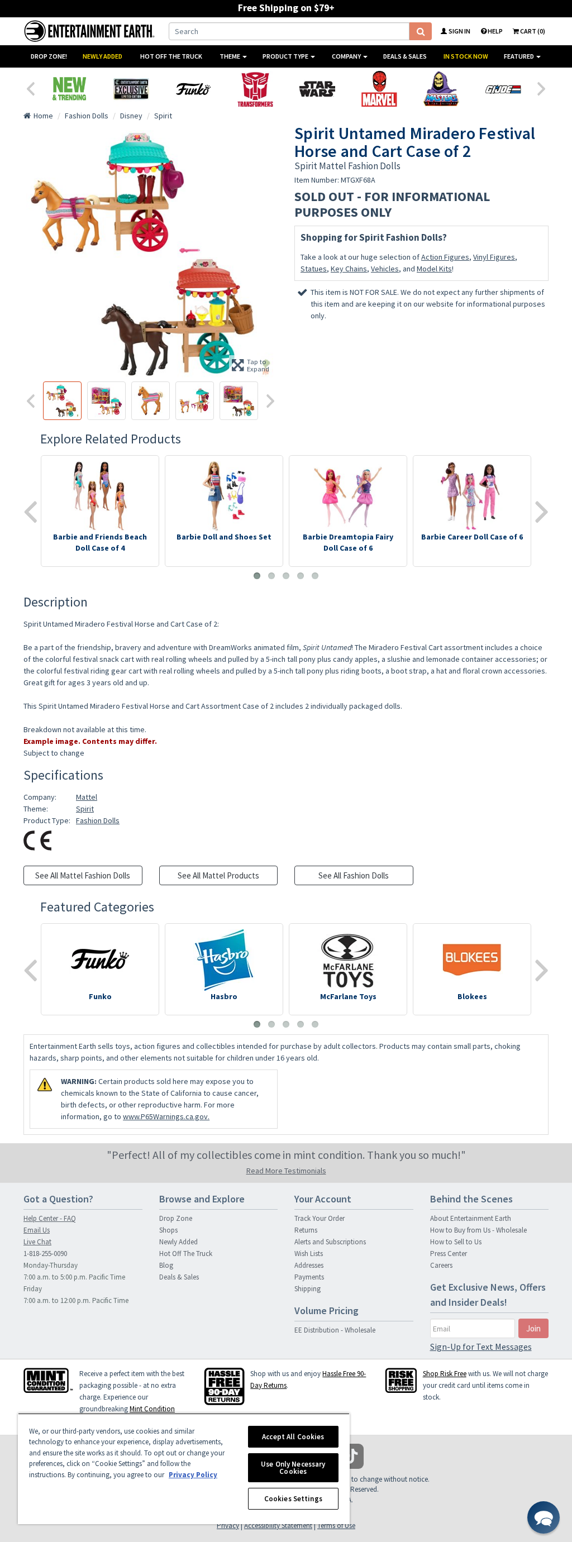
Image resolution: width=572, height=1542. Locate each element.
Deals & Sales (405, 56)
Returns (305, 1230)
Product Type (286, 56)
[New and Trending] (69, 88)
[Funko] (193, 88)
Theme (230, 56)
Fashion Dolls (98, 820)
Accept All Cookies (293, 1436)
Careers (441, 1265)
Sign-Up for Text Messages (481, 1346)
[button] (543, 1517)
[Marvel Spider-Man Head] (379, 88)
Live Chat (37, 1242)
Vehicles (385, 269)
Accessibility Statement (278, 1525)
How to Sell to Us (456, 1242)
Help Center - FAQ (49, 1218)
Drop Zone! (49, 56)
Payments (309, 1277)
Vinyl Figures (494, 257)
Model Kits (434, 269)
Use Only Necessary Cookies (293, 1467)
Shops (168, 1230)
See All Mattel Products (218, 875)
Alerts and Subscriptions (330, 1242)
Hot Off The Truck (171, 56)
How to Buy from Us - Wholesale (478, 1230)
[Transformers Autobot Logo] (255, 88)
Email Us (36, 1230)
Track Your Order (319, 1218)
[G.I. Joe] (503, 88)
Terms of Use (336, 1525)
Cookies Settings (293, 1498)
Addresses (308, 1265)
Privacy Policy (193, 1474)
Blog (166, 1265)
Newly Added (102, 56)
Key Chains (349, 269)
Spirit (85, 809)
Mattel (86, 797)
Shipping (307, 1288)
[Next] (542, 87)
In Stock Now (466, 56)
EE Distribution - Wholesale (334, 1330)
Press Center (448, 1253)
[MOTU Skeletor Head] (441, 88)
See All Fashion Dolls (353, 875)
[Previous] (30, 87)
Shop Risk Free (444, 1373)
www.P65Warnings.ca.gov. (166, 1116)
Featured (519, 56)
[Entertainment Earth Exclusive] (131, 88)
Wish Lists (308, 1253)
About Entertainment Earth (470, 1218)
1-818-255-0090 (45, 1253)
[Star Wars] (317, 88)
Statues (314, 269)
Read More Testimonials (286, 1171)
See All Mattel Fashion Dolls (82, 875)
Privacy (228, 1525)
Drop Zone (175, 1218)
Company (347, 56)
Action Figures (445, 257)
